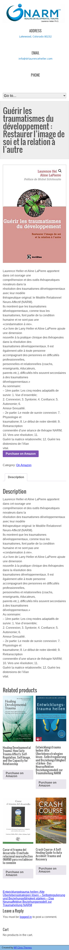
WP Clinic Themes (23, 947)
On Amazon (23, 465)
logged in (26, 916)
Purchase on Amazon (21, 453)
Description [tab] (16, 477)
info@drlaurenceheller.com (35, 58)
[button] (60, 171)
